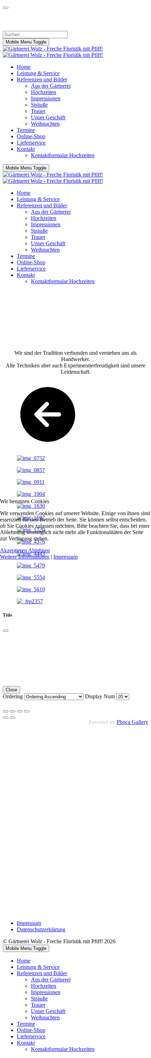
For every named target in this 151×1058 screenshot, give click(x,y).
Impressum (65, 557)
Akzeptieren (13, 550)
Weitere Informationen (25, 557)
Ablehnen (39, 550)
